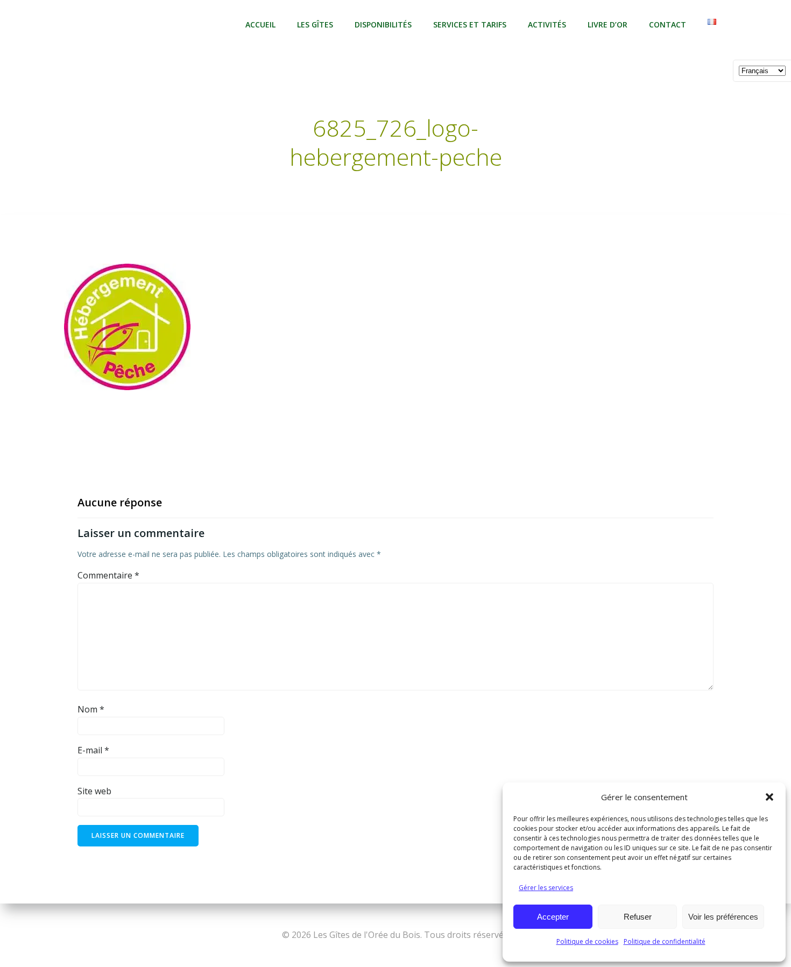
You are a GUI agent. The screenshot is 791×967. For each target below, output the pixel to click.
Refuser (638, 916)
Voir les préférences (723, 916)
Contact (667, 24)
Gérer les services (546, 887)
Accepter (553, 916)
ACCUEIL (260, 24)
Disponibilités (383, 24)
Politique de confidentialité (664, 941)
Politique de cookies (587, 941)
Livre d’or (607, 24)
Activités (547, 24)
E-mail (93, 750)
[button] (769, 797)
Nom (90, 709)
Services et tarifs (469, 24)
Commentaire (108, 575)
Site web (94, 791)
